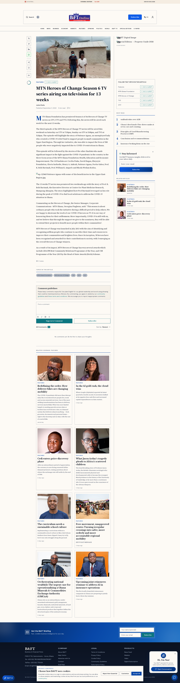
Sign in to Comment (54, 321)
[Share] (29, 62)
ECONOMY (64, 28)
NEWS (48, 28)
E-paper (136, 28)
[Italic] (41, 317)
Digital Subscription (131, 661)
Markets (127, 655)
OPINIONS (91, 28)
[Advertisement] (135, 61)
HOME (42, 28)
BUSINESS (56, 28)
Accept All (136, 673)
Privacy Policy (96, 655)
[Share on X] (29, 38)
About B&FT (62, 652)
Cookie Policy (96, 658)
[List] (49, 317)
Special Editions (125, 28)
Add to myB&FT (52, 82)
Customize (125, 673)
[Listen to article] (29, 75)
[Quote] (45, 317)
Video (126, 658)
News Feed (128, 652)
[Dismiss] (153, 152)
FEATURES (82, 28)
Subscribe (135, 17)
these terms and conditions (57, 296)
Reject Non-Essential (110, 673)
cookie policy (42, 678)
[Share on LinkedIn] (29, 49)
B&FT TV (114, 28)
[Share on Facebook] (29, 44)
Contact (61, 661)
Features (40, 82)
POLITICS (99, 28)
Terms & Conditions (98, 652)
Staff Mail (61, 665)
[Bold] (38, 317)
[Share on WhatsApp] (29, 55)
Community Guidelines (99, 661)
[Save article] (29, 68)
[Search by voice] (37, 17)
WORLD (107, 28)
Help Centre (62, 655)
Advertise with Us (64, 658)
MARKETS (73, 28)
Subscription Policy (97, 665)
